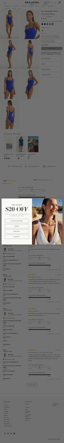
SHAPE (16, 226)
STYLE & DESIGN (17, 221)
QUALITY (17, 237)
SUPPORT (16, 231)
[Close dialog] (61, 200)
